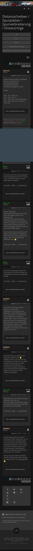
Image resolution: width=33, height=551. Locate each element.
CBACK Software (24, 543)
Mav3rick (6, 71)
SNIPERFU (6, 299)
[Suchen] (24, 8)
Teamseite (10, 539)
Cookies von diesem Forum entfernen (14, 538)
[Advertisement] (16, 145)
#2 (28, 171)
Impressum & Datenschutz (22, 539)
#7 (28, 394)
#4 (28, 266)
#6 (28, 352)
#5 (28, 303)
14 (24, 64)
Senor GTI (6, 203)
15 (26, 64)
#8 (28, 433)
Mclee (5, 166)
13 (21, 64)
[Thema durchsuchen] (27, 57)
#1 (28, 75)
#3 (28, 207)
